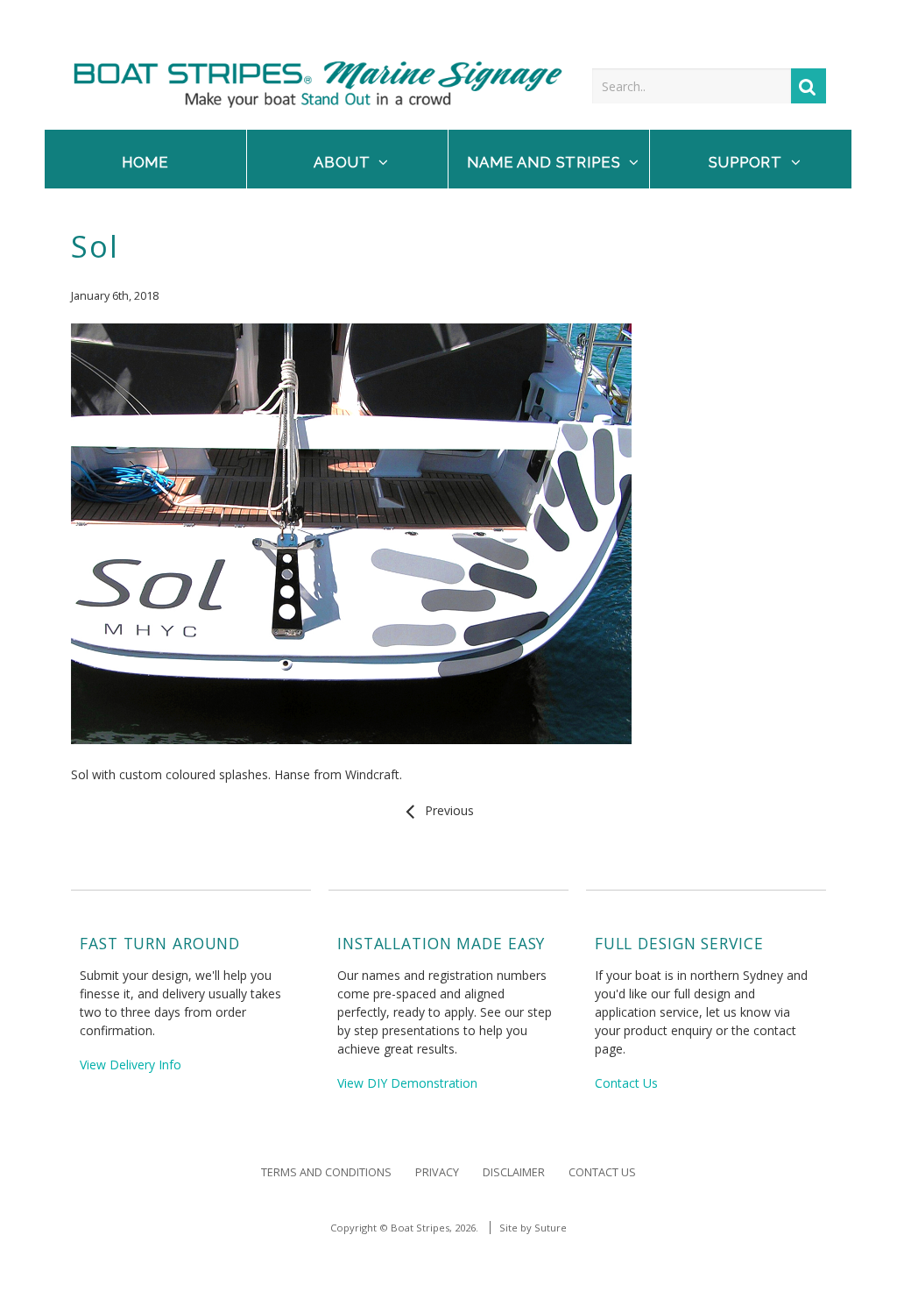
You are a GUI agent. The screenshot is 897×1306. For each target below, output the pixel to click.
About (342, 162)
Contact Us (626, 1083)
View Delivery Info (130, 1064)
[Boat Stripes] (318, 103)
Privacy (437, 1172)
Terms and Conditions (326, 1172)
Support (745, 162)
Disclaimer (514, 1172)
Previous (446, 810)
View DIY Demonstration (407, 1083)
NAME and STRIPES (543, 162)
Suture (550, 1227)
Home (145, 162)
